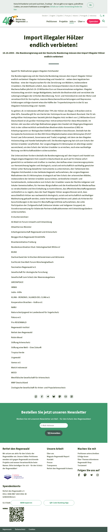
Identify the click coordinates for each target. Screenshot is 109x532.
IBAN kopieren (26, 502)
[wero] (5, 508)
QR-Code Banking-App (59, 502)
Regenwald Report (58, 456)
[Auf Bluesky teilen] (54, 396)
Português (83, 16)
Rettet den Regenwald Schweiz (60, 468)
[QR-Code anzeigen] (72, 396)
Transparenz (52, 465)
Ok (90, 5)
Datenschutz (20, 529)
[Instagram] (97, 475)
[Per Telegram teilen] (48, 396)
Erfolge (83, 456)
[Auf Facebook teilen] (42, 396)
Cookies (32, 529)
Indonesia (93, 16)
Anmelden (55, 433)
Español (60, 16)
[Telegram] (91, 475)
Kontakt (50, 459)
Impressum (7, 529)
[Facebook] (79, 475)
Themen (88, 459)
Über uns (50, 453)
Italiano (75, 16)
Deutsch (45, 16)
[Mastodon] (85, 475)
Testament (82, 465)
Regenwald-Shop (85, 462)
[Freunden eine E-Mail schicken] (66, 396)
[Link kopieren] (36, 396)
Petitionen (88, 453)
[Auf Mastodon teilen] (60, 396)
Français (68, 16)
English (52, 16)
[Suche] (103, 21)
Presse (49, 462)
